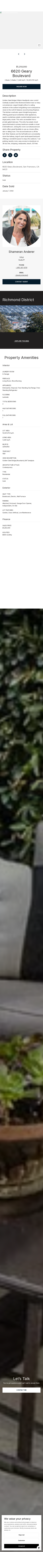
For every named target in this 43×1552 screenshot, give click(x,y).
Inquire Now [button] (21, 86)
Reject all (21, 1535)
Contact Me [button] (21, 1390)
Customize (21, 1540)
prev (18, 54)
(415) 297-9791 (22, 267)
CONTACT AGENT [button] (21, 282)
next (24, 54)
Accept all (21, 1546)
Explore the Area (22, 341)
